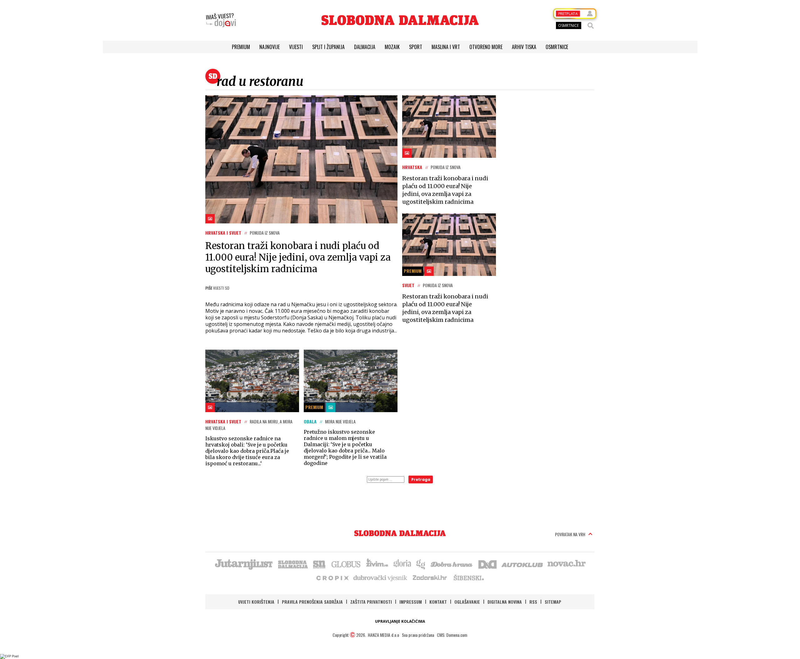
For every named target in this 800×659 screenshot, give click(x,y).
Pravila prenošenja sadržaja (312, 601)
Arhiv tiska (524, 47)
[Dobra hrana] (452, 563)
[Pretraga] (590, 25)
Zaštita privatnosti (371, 601)
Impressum (410, 601)
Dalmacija (364, 47)
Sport (415, 47)
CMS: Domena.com (452, 635)
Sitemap (553, 601)
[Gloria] (402, 563)
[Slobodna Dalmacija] (400, 20)
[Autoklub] (522, 563)
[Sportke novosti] (319, 563)
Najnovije (269, 47)
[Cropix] (332, 577)
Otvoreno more (485, 47)
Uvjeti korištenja (256, 601)
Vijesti (296, 47)
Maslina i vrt (446, 47)
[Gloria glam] (421, 563)
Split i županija (328, 47)
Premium (241, 47)
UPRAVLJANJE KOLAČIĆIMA (400, 621)
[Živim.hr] (377, 563)
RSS (533, 601)
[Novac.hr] (567, 563)
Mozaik (392, 47)
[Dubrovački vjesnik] (380, 577)
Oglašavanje (467, 601)
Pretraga (420, 479)
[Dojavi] (221, 20)
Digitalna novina (505, 601)
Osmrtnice (557, 47)
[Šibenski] (468, 577)
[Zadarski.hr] (430, 577)
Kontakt (438, 601)
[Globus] (346, 563)
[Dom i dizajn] (488, 563)
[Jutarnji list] (243, 563)
